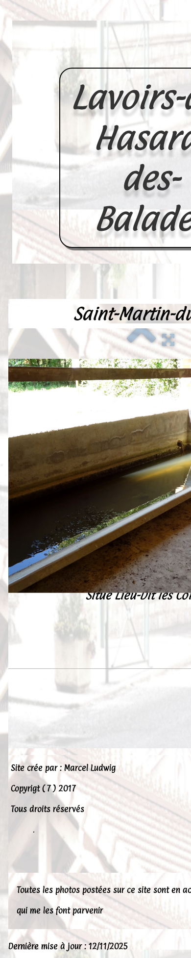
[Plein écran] (168, 338)
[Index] (141, 338)
